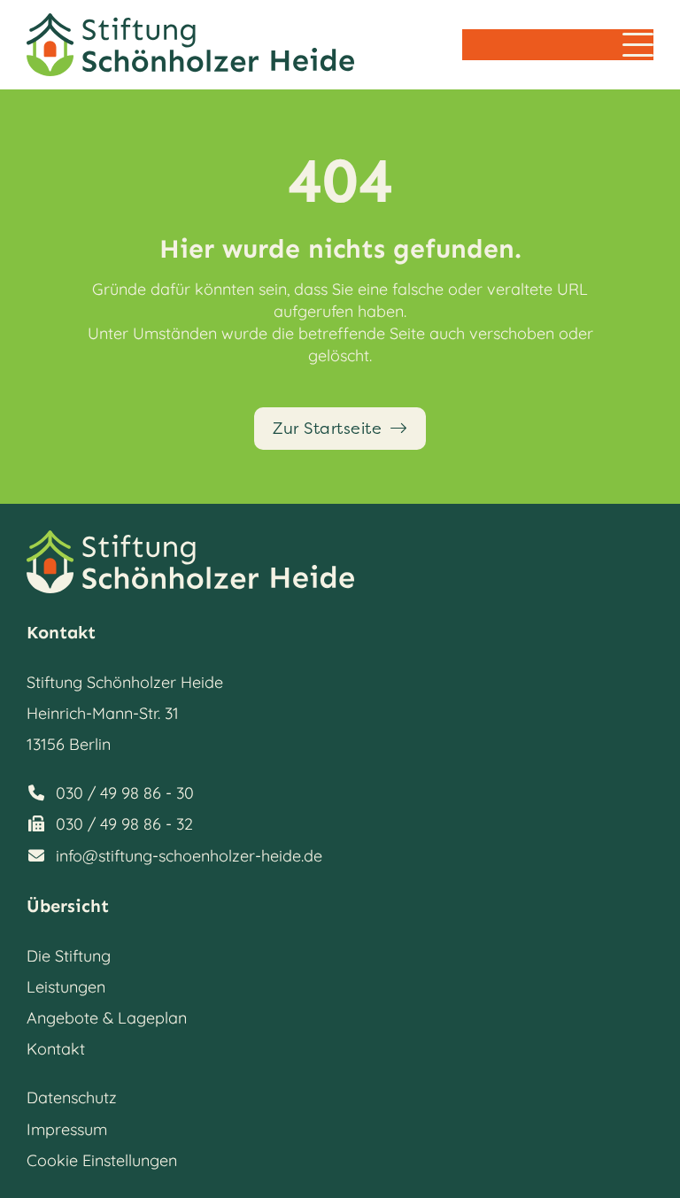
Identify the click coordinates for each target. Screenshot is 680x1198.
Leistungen (66, 987)
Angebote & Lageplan (107, 1018)
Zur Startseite (327, 428)
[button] (637, 44)
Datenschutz (72, 1097)
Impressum (67, 1129)
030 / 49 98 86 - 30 (125, 793)
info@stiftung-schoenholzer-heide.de (189, 856)
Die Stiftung (69, 956)
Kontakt (56, 1049)
